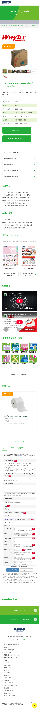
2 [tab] (18, 441)
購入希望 (7, 463)
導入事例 (6, 670)
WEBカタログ (8, 673)
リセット (26, 570)
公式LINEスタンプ (9, 690)
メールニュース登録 (9, 695)
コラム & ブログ (8, 683)
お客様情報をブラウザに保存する (20, 566)
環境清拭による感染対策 (11, 170)
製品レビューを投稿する (18, 374)
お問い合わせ (15, 130)
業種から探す (7, 665)
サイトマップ (28, 703)
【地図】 (23, 639)
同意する (7, 522)
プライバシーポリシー (10, 519)
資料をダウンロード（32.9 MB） (9, 274)
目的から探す (7, 668)
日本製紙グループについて (11, 657)
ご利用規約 (5, 703)
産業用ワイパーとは (9, 164)
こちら (19, 455)
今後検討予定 (24, 465)
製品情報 (15, 25)
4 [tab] (23, 441)
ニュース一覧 (7, 652)
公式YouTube (7, 693)
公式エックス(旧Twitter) (11, 685)
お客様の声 (7, 680)
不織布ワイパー (24, 25)
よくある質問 (7, 678)
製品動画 (6, 675)
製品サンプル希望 (16, 463)
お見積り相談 (8, 465)
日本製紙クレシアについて (11, 655)
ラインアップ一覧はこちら (11, 152)
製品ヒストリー (8, 647)
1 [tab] (15, 441)
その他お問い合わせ (10, 467)
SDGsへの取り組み (9, 650)
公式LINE (6, 688)
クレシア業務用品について (11, 645)
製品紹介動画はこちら (10, 158)
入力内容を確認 (12, 570)
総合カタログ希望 (27, 463)
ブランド (6, 660)
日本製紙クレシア (5, 25)
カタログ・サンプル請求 (15, 139)
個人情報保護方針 (16, 703)
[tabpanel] (19, 415)
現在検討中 (16, 465)
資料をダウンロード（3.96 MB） (28, 274)
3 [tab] (21, 441)
